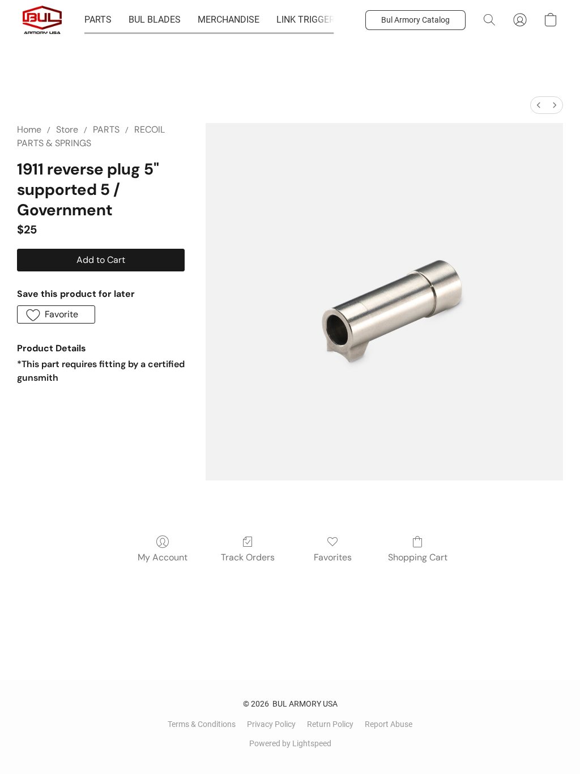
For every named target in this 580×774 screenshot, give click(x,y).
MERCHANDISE (228, 19)
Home (29, 129)
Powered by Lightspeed (290, 743)
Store (67, 129)
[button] (42, 20)
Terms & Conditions (202, 724)
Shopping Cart (417, 557)
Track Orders (248, 557)
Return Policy (330, 724)
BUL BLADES (155, 19)
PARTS (98, 19)
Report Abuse (388, 724)
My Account (162, 557)
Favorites (333, 557)
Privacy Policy (271, 724)
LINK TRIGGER (305, 19)
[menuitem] (539, 105)
